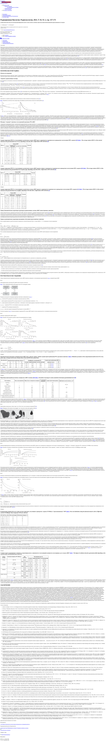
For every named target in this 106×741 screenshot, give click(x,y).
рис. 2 (49, 278)
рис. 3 (10, 311)
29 (29, 262)
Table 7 (71, 553)
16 (21, 91)
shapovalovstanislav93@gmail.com (9, 29)
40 (33, 377)
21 (77, 189)
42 (32, 428)
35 (51, 365)
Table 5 (36, 377)
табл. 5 (29, 373)
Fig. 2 (1, 284)
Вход (4, 2)
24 (53, 214)
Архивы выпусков (8, 8)
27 (91, 244)
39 (52, 367)
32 (86, 342)
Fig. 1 (1, 100)
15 (23, 87)
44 (28, 532)
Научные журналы (3, 3)
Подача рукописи (8, 9)
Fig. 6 (1, 477)
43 (98, 438)
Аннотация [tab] (5, 40)
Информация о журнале (12, 728)
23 (93, 213)
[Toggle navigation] (8, 3)
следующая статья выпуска (5, 724)
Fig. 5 (1, 447)
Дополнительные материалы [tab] (8, 43)
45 (70, 597)
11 (102, 64)
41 (92, 401)
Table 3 (80, 189)
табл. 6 (13, 507)
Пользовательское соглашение (5, 730)
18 (68, 118)
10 (45, 64)
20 (97, 126)
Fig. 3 (1, 317)
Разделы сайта (6, 5)
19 (96, 126)
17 (67, 118)
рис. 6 (71, 470)
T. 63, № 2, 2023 (6, 17)
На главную (2, 0)
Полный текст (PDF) (5, 38)
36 (52, 365)
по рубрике (16, 7)
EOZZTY (7, 35)
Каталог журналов (8, 6)
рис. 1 (48, 94)
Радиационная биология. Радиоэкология (10, 16)
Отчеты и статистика (8, 10)
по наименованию (10, 7)
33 (51, 363)
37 (51, 367)
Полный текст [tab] (5, 41)
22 (48, 212)
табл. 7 (89, 547)
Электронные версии (7, 15)
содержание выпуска (26, 724)
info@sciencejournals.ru (6, 734)
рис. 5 (94, 440)
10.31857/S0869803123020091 (10, 36)
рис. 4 (96, 401)
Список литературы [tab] (6, 42)
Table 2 (84, 168)
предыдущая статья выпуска (16, 724)
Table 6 (68, 511)
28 (91, 260)
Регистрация (8, 2)
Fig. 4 (1, 408)
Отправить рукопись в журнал (22, 728)
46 (72, 597)
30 (86, 262)
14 (17, 83)
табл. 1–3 (8, 135)
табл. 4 (34, 340)
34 (52, 363)
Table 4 (70, 356)
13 (2, 81)
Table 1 (79, 140)
